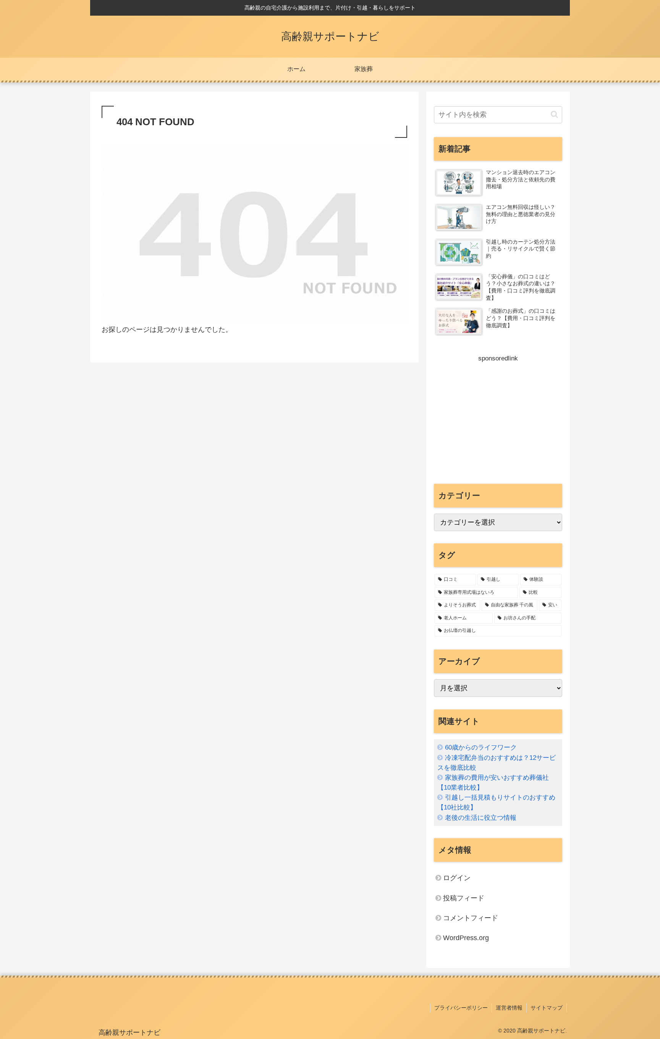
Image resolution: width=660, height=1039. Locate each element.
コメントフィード (470, 918)
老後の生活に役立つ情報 (480, 817)
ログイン (457, 878)
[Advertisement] (498, 418)
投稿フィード (463, 898)
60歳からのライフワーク (481, 747)
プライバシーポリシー (461, 1008)
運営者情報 (509, 1008)
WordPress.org (466, 938)
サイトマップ (547, 1008)
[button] (554, 114)
